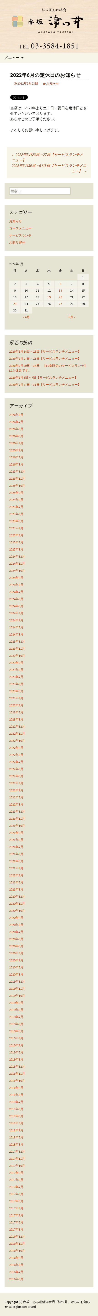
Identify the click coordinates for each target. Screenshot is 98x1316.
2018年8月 (16, 1095)
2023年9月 (16, 663)
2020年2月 (16, 967)
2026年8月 (16, 415)
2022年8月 (16, 755)
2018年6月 (16, 1109)
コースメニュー (20, 228)
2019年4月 (16, 1038)
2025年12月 (17, 471)
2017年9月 (16, 1173)
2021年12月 (17, 811)
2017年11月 (17, 1158)
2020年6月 (16, 939)
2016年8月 (16, 1265)
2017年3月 (16, 1215)
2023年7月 (16, 677)
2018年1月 (16, 1144)
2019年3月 (16, 1045)
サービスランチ (20, 235)
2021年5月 (16, 861)
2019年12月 (17, 981)
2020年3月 (16, 960)
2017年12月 (17, 1151)
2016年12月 (17, 1236)
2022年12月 (17, 726)
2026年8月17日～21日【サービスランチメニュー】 (45, 358)
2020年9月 (16, 918)
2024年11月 (17, 563)
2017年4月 (16, 1208)
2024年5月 (16, 606)
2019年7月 (16, 1017)
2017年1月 (16, 1229)
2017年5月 (16, 1201)
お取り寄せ (17, 242)
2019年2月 (16, 1052)
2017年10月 (17, 1166)
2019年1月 (16, 1059)
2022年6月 (16, 769)
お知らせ (52, 83)
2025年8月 (16, 500)
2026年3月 (16, 450)
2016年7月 (16, 1272)
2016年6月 (16, 1279)
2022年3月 (16, 790)
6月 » (71, 317)
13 (60, 290)
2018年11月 (17, 1073)
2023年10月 (17, 656)
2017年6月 (16, 1194)
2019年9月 (16, 1003)
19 (49, 297)
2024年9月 (16, 578)
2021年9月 (16, 833)
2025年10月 (17, 486)
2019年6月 (16, 1024)
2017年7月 (16, 1187)
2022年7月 (16, 762)
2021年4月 (16, 868)
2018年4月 (16, 1123)
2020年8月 (16, 925)
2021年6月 (16, 854)
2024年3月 (16, 620)
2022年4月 (16, 783)
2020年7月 (16, 932)
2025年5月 (16, 521)
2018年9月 (16, 1088)
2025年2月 (16, 542)
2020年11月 (17, 903)
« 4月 (26, 317)
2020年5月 (16, 946)
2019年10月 (17, 996)
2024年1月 (16, 634)
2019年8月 (16, 1010)
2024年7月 (16, 592)
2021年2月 (16, 882)
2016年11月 (17, 1244)
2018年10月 (17, 1081)
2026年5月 (16, 436)
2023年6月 (16, 684)
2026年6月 (16, 429)
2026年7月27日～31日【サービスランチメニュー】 (45, 385)
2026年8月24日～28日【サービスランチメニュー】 (45, 351)
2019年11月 (17, 988)
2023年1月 (16, 719)
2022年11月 (17, 733)
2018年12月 (17, 1066)
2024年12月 (17, 556)
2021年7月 (16, 847)
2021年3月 (16, 875)
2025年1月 (16, 549)
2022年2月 (16, 797)
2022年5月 (16, 776)
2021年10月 (17, 826)
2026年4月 (16, 443)
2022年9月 (16, 748)
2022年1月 (16, 804)
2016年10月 (17, 1251)
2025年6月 (16, 514)
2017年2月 (16, 1222)
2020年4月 (16, 953)
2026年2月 (16, 457)
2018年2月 (16, 1137)
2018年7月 (16, 1102)
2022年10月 (17, 741)
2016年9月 (16, 1258)
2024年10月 (17, 571)
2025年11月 (17, 478)
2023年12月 (17, 641)
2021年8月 (16, 840)
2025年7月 (16, 507)
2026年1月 (16, 464)
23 (14, 304)
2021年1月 (16, 889)
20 (60, 297)
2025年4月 (16, 528)
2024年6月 (16, 599)
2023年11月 (17, 648)
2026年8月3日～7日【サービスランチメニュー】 (43, 377)
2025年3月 (16, 535)
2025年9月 (16, 493)
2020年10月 (17, 911)
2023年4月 (16, 698)
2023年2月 (16, 712)
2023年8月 (16, 670)
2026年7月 (16, 422)
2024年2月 (16, 627)
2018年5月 (16, 1116)
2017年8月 (16, 1180)
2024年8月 (16, 585)
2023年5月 (16, 691)
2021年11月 (17, 818)
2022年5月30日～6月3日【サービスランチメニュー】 (49, 168)
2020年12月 (17, 896)
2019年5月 (16, 1031)
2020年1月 (16, 974)
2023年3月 (16, 705)
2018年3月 (16, 1130)
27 (60, 304)
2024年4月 (16, 613)
